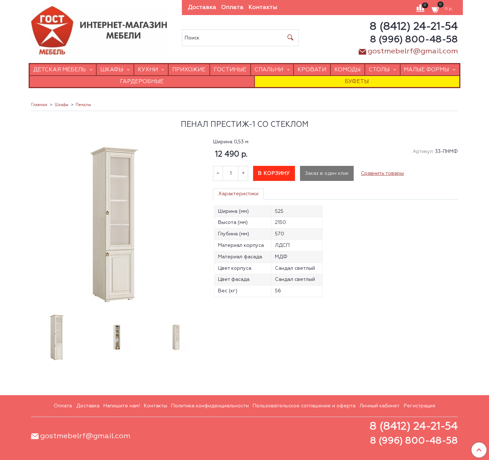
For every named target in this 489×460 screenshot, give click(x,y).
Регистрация (419, 405)
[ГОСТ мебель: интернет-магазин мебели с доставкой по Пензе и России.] (99, 28)
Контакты (262, 7)
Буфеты (357, 81)
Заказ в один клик (327, 173)
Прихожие (188, 69)
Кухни (148, 69)
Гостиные (230, 69)
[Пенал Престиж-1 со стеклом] (117, 225)
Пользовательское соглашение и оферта (304, 405)
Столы (379, 69)
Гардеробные (142, 81)
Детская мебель (59, 69)
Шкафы (111, 69)
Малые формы (426, 69)
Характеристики (238, 193)
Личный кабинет (379, 405)
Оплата (232, 7)
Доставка (202, 7)
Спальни (269, 69)
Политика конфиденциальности (210, 405)
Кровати (311, 69)
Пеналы (83, 105)
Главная (39, 105)
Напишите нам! (121, 405)
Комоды (347, 69)
